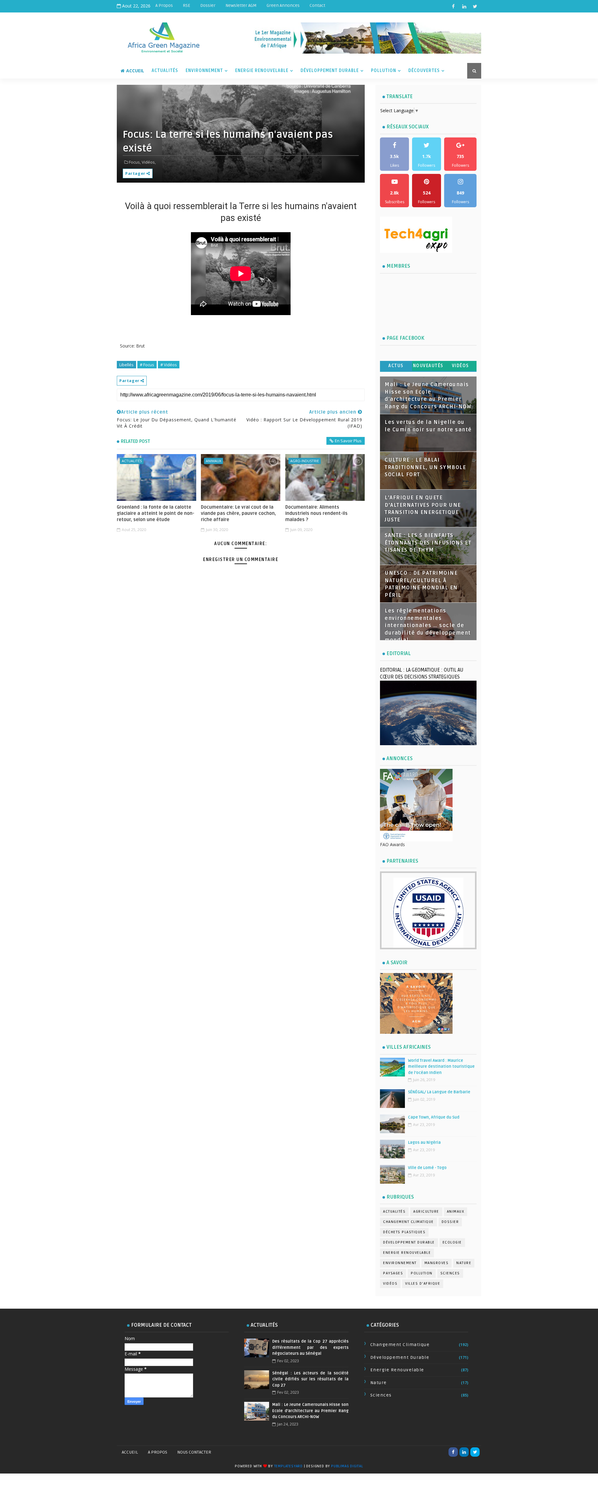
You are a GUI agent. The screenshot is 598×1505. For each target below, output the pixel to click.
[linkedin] (464, 6)
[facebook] (453, 6)
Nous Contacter (194, 1452)
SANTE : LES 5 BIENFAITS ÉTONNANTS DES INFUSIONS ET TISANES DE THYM (428, 542)
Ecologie (452, 1242)
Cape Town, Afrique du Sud (433, 1117)
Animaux (213, 460)
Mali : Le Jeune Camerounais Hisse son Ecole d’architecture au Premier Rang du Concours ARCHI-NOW (310, 1410)
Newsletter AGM (241, 5)
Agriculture (426, 1211)
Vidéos (460, 365)
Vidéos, (149, 162)
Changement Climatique (408, 1222)
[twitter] (475, 6)
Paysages (393, 1273)
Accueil (135, 71)
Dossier (208, 5)
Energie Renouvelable (261, 70)
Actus (396, 365)
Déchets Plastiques (404, 1232)
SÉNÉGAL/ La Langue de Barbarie (439, 1092)
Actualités (165, 70)
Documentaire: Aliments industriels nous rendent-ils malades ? (316, 513)
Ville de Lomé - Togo (427, 1167)
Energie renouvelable (407, 1252)
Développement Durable (330, 70)
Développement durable (409, 1242)
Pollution (383, 70)
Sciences (450, 1273)
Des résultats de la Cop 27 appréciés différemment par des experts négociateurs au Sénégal (310, 1347)
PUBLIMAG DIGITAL (347, 1466)
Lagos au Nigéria (424, 1142)
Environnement (204, 70)
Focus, (135, 162)
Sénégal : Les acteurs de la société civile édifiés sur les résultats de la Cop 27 (310, 1379)
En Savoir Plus (348, 440)
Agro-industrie (304, 460)
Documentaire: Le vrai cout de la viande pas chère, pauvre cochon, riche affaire (238, 513)
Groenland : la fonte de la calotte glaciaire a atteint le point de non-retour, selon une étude (155, 513)
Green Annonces (283, 5)
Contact (317, 5)
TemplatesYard (288, 1466)
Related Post (135, 441)
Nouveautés (428, 365)
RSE (186, 5)
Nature (463, 1263)
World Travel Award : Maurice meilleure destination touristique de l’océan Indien (441, 1066)
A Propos (164, 5)
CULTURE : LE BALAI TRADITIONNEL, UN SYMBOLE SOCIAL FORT (425, 467)
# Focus (147, 364)
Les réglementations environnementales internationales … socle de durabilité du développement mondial (428, 625)
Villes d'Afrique (422, 1283)
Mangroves (437, 1263)
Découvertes (424, 70)
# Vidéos (168, 364)
